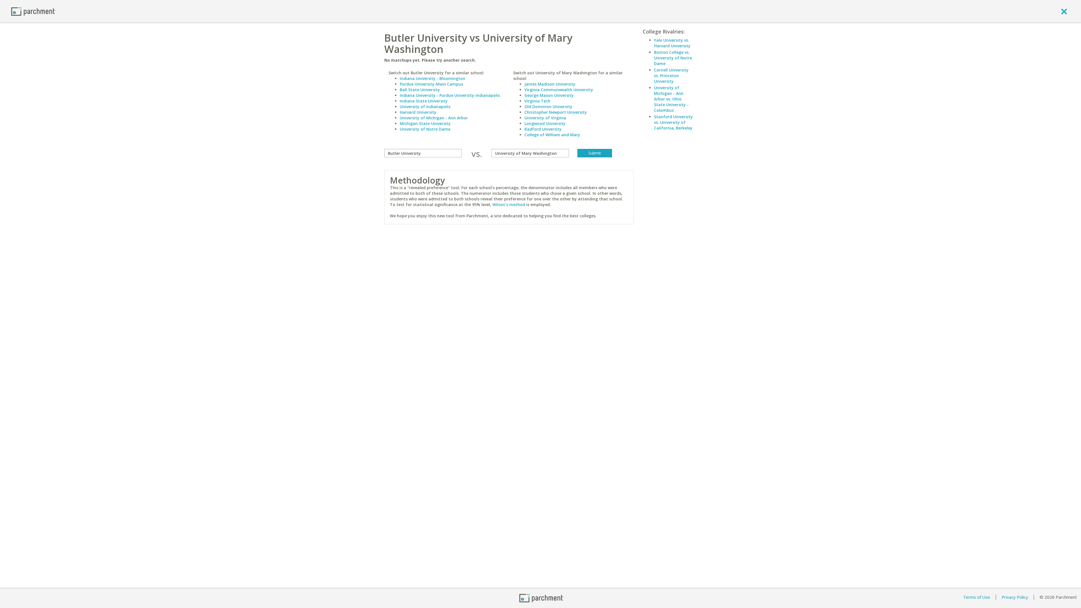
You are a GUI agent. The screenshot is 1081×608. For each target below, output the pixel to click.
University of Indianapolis (425, 106)
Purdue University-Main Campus (431, 84)
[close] (1064, 11)
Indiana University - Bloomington (432, 78)
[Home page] (33, 11)
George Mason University (549, 95)
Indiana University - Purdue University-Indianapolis (450, 95)
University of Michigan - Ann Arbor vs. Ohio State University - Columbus (671, 99)
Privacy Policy (1015, 597)
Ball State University (420, 89)
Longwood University (545, 123)
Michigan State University (425, 123)
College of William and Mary (552, 134)
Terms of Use (976, 597)
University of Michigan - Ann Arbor (434, 117)
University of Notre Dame (425, 129)
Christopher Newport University (555, 112)
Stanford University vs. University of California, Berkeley (673, 122)
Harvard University (418, 112)
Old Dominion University (548, 106)
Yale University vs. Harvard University (672, 42)
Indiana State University (424, 101)
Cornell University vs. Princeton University (671, 75)
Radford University (543, 129)
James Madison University (549, 84)
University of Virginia (545, 117)
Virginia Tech (537, 101)
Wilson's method (508, 204)
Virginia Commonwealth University (558, 89)
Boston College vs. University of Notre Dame (673, 58)
